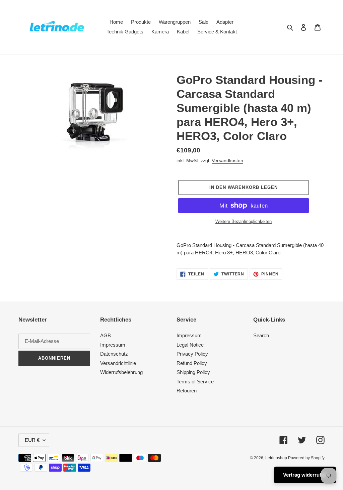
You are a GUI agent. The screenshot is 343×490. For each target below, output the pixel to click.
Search (261, 335)
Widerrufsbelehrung (121, 372)
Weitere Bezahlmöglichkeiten (243, 221)
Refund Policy (192, 363)
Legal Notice (190, 345)
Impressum (112, 345)
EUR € (32, 440)
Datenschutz (114, 354)
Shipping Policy (193, 372)
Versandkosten (227, 160)
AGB (105, 335)
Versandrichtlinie (118, 363)
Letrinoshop (276, 458)
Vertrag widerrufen (305, 475)
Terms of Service (195, 381)
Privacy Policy (192, 354)
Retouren (187, 390)
